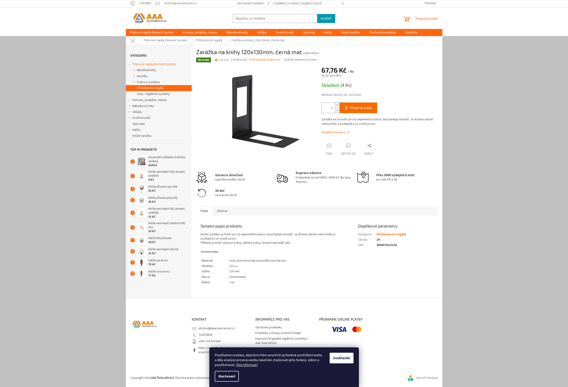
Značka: (300, 59)
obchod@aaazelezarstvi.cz (216, 328)
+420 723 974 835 (209, 341)
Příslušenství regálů (150, 88)
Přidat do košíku (361, 108)
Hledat (326, 18)
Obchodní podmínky (250, 4)
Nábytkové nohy (143, 106)
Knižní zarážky (142, 136)
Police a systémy (148, 82)
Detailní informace (333, 132)
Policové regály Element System (154, 64)
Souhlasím (341, 358)
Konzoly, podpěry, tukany (150, 100)
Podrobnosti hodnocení (264, 60)
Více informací (247, 364)
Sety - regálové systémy (153, 94)
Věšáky (137, 112)
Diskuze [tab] (222, 211)
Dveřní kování (141, 118)
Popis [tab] (204, 211)
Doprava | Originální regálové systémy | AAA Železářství (281, 340)
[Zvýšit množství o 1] (337, 105)
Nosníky (142, 76)
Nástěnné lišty (146, 70)
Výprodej (139, 124)
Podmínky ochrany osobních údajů (297, 4)
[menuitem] (152, 32)
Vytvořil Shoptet (427, 378)
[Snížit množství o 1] (337, 110)
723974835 (205, 335)
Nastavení (226, 376)
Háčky (137, 130)
